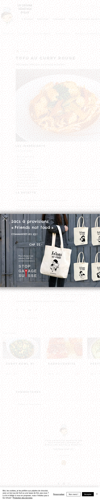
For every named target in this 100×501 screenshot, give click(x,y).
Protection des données (22, 497)
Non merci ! (73, 494)
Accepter (88, 494)
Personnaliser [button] (58, 494)
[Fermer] (96, 494)
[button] (4, 219)
